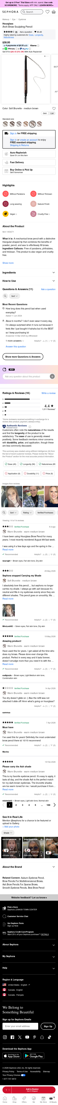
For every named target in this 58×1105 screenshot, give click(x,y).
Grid (45, 113)
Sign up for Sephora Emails (16, 1019)
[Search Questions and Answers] (5, 296)
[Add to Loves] (54, 108)
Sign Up (48, 1026)
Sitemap (46, 1071)
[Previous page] (3, 805)
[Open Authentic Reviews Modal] (30, 426)
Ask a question (26, 31)
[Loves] (47, 12)
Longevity (39, 34)
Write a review (49, 393)
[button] (38, 45)
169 (48, 804)
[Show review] (11, 496)
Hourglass (7, 23)
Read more (7, 549)
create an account (29, 139)
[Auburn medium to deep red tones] (12, 124)
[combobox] (32, 11)
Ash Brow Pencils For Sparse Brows (20, 884)
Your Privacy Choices (11, 1075)
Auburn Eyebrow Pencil (32, 877)
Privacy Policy (8, 1071)
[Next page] (54, 805)
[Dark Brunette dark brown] (39, 124)
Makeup (5, 19)
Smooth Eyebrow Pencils (14, 887)
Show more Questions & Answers (23, 356)
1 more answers (13, 340)
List (52, 113)
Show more (8, 262)
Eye (13, 19)
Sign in (13, 139)
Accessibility (35, 1071)
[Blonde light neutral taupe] (25, 124)
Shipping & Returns (19, 145)
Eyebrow (22, 19)
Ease (31, 34)
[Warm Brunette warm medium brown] (18, 124)
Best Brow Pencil (36, 887)
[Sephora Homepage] (10, 12)
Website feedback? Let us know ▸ (29, 897)
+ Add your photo (10, 826)
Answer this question (16, 346)
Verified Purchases (45, 512)
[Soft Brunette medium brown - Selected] (32, 124)
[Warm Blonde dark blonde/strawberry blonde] (5, 124)
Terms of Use (22, 1071)
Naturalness (9, 37)
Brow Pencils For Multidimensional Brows (22, 881)
